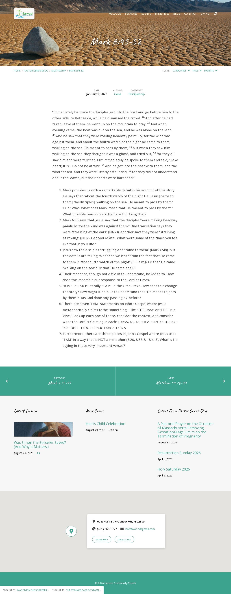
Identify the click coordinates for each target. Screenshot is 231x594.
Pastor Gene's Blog (36, 70)
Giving (205, 13)
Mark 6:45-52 (76, 70)
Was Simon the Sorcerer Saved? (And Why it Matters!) (40, 444)
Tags (195, 70)
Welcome (114, 13)
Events (146, 13)
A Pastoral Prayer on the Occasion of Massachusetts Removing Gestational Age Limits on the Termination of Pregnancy (185, 430)
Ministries (162, 13)
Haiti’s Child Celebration (105, 423)
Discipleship (58, 70)
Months (209, 70)
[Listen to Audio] (38, 453)
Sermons (131, 13)
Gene (117, 94)
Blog (176, 13)
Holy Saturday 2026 (174, 469)
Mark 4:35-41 (59, 383)
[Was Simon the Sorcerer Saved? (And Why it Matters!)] (43, 434)
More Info (102, 539)
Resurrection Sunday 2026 (179, 452)
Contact (190, 13)
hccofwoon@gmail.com (140, 529)
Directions (124, 539)
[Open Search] (215, 13)
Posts (165, 70)
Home (17, 70)
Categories (180, 70)
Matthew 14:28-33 (171, 383)
